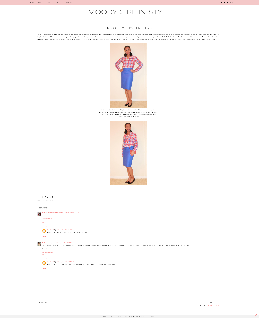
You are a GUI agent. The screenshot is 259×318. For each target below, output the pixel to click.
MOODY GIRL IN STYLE (129, 12)
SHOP (56, 2)
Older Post (214, 302)
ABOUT (40, 2)
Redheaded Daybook (48, 243)
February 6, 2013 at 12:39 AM (65, 262)
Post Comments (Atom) (215, 306)
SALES (49, 2)
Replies (46, 226)
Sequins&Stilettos (47, 218)
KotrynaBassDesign (149, 316)
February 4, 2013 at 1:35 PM (64, 243)
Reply (43, 222)
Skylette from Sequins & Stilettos (52, 212)
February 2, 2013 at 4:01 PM (65, 230)
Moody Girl (50, 230)
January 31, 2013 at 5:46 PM (71, 212)
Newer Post (43, 302)
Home (32, 2)
